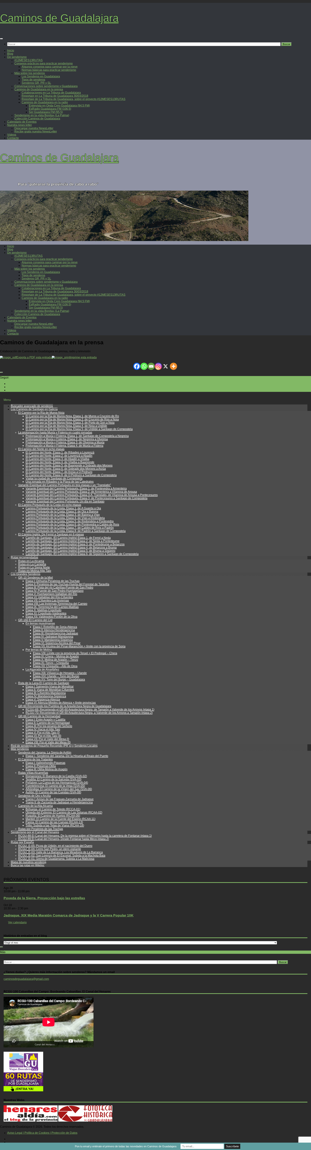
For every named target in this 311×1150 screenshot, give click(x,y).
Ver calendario (17, 922)
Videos (11, 134)
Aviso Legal (14, 1132)
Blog (10, 53)
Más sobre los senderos (29, 73)
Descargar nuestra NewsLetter (33, 128)
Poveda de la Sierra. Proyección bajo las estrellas (44, 898)
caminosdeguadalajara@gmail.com (26, 978)
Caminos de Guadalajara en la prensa (38, 89)
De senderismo (17, 56)
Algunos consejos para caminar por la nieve (50, 66)
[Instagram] (158, 366)
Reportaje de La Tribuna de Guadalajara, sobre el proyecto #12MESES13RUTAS (73, 99)
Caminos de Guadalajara (59, 18)
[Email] (151, 366)
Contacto (13, 137)
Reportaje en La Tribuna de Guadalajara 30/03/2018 (55, 95)
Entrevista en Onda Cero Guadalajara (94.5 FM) (59, 105)
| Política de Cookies (35, 1132)
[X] (165, 366)
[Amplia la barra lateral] (1, 372)
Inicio (10, 50)
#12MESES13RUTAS (28, 60)
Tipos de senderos (33, 79)
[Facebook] (136, 366)
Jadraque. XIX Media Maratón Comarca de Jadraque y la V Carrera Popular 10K (69, 915)
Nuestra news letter (19, 125)
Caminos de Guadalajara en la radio (45, 102)
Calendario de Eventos (22, 121)
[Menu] (1, 38)
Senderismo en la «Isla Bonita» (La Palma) (41, 115)
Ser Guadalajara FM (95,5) (46, 112)
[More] (173, 366)
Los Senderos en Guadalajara (41, 76)
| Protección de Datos (63, 1132)
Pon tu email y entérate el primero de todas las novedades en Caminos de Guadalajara (125, 1146)
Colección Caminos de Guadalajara (37, 118)
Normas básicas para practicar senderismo (49, 69)
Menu (7, 399)
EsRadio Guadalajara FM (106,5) (50, 108)
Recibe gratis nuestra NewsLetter (35, 131)
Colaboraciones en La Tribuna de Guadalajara (51, 92)
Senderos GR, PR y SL (36, 82)
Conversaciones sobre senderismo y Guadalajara (46, 86)
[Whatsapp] (144, 366)
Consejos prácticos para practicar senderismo (43, 63)
